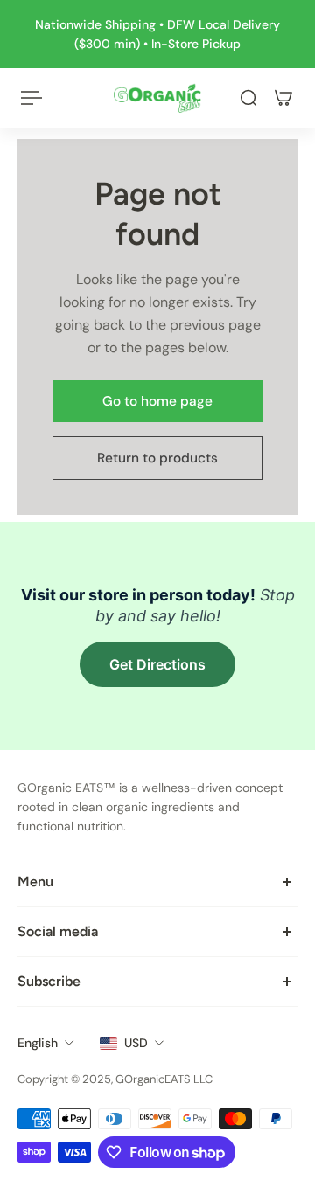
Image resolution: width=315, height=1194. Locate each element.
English (38, 1043)
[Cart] (283, 98)
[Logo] (157, 98)
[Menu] (31, 98)
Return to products (157, 458)
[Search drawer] (248, 98)
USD (136, 1043)
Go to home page (157, 401)
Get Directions (157, 664)
